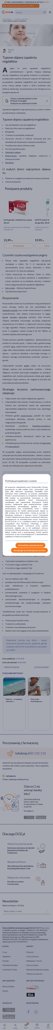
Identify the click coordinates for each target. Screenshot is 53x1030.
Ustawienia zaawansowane (30, 545)
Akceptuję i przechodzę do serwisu (29, 550)
